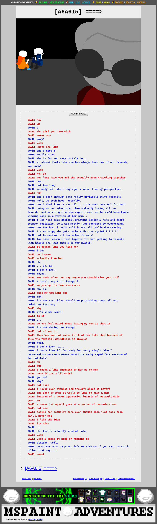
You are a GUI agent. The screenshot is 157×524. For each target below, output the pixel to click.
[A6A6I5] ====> (41, 468)
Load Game (110, 479)
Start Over (26, 479)
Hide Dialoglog (78, 113)
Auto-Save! (94, 479)
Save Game (78, 479)
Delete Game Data (126, 479)
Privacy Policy (36, 519)
